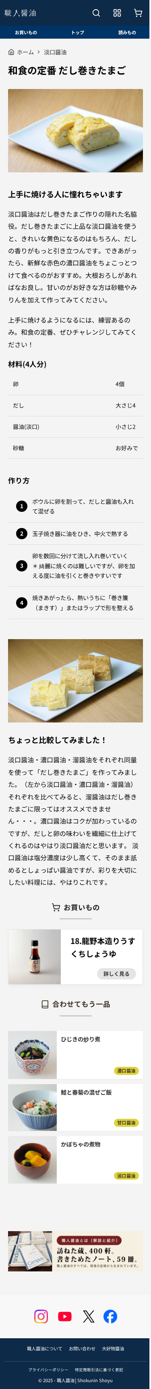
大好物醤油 (113, 1348)
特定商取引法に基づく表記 (99, 1369)
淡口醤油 (55, 51)
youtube (65, 1316)
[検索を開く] (96, 13)
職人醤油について (44, 1348)
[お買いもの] (138, 13)
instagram (41, 1316)
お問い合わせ (82, 1348)
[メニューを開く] (117, 13)
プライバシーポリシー (48, 1369)
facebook (110, 1316)
